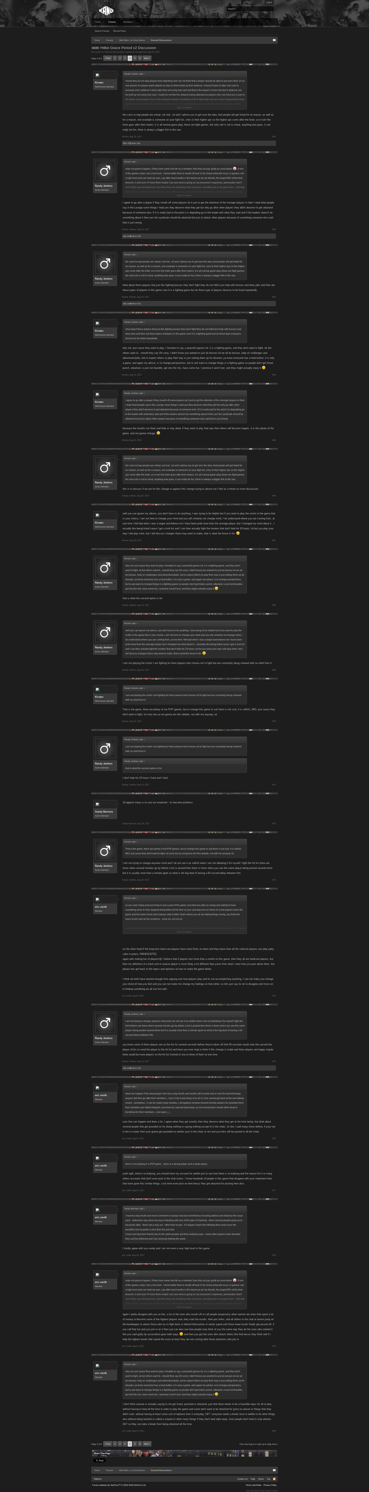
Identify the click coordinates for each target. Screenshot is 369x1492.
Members (127, 22)
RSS (274, 1478)
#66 (274, 496)
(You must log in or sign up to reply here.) (258, 1444)
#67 (274, 540)
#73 (274, 880)
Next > (147, 58)
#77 (274, 1190)
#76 (274, 1138)
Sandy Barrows (104, 811)
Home (98, 22)
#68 (274, 605)
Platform (97, 1479)
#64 (274, 375)
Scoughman (140, 52)
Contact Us (242, 1479)
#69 (274, 670)
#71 (274, 784)
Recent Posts (119, 31)
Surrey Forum (271, 1491)
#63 (274, 297)
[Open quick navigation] (274, 40)
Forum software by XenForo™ (119, 1485)
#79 (274, 1346)
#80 (274, 1431)
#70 (274, 721)
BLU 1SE (127, 143)
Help (253, 1479)
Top (268, 1479)
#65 (274, 440)
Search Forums (102, 31)
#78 (274, 1255)
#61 (274, 136)
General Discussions (114, 52)
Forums (112, 22)
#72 (274, 823)
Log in (269, 2)
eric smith (127, 236)
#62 (274, 229)
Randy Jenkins (103, 185)
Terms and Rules (254, 1485)
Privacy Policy (270, 1485)
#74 (274, 996)
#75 (274, 1061)
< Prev (108, 58)
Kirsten (99, 82)
